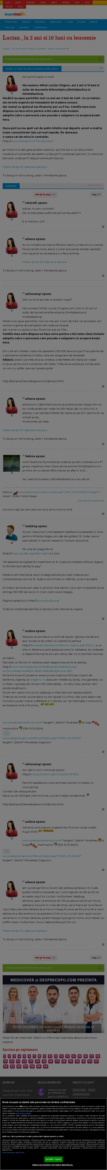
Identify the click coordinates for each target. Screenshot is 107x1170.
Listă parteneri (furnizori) (13, 1153)
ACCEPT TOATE (53, 1159)
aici (48, 1125)
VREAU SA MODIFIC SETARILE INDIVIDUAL (52, 1165)
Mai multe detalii (23, 1113)
